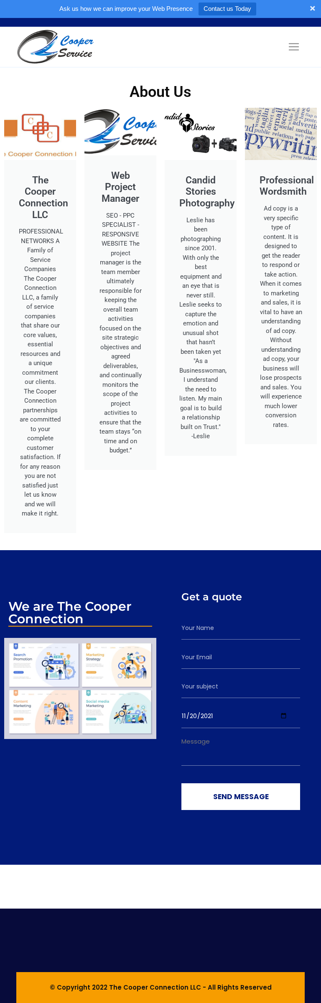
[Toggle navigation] (294, 47)
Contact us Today (227, 8)
